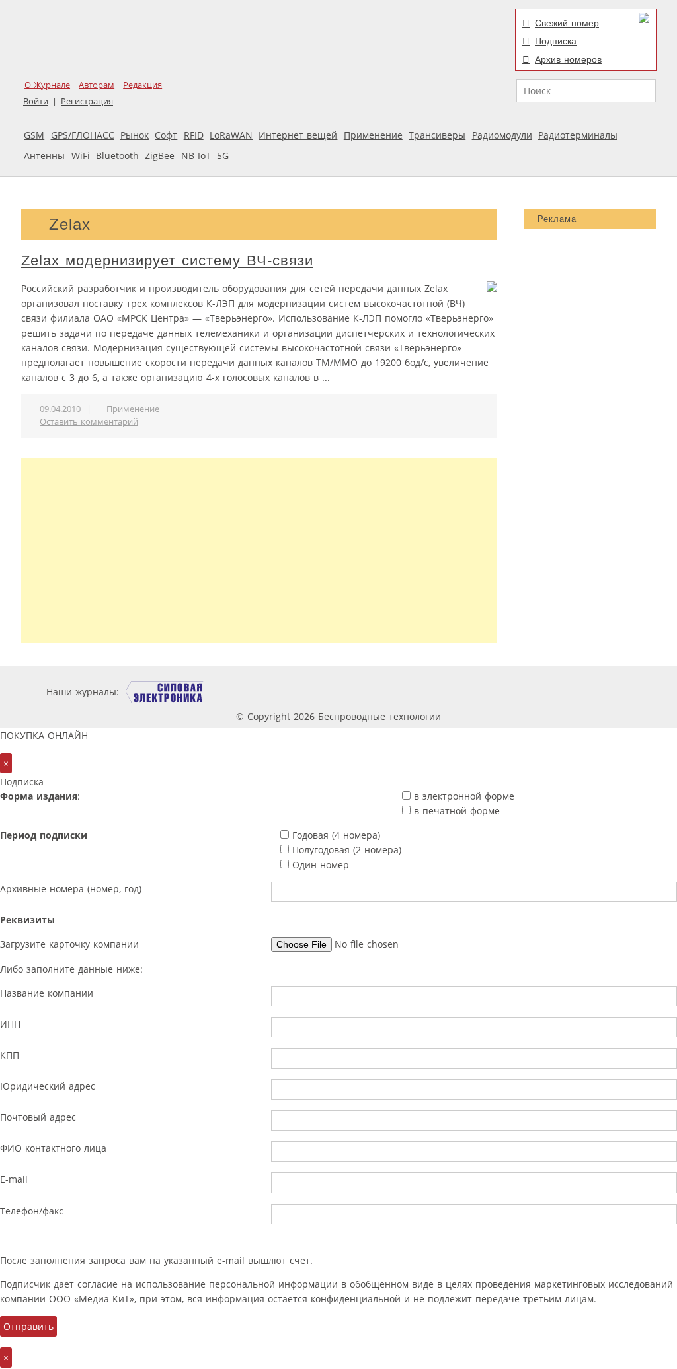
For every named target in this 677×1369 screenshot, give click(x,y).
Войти (35, 101)
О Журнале (47, 84)
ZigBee (160, 155)
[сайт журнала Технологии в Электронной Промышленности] (249, 692)
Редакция (142, 84)
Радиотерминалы (577, 135)
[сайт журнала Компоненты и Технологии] (327, 692)
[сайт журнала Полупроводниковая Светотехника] (506, 692)
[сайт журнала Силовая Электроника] (165, 692)
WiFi (80, 155)
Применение (373, 135)
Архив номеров (568, 59)
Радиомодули (502, 135)
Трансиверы (437, 135)
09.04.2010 (61, 409)
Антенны (44, 155)
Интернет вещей (298, 135)
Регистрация (87, 101)
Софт (166, 135)
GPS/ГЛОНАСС (82, 135)
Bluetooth (117, 155)
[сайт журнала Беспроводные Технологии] (407, 692)
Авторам (96, 84)
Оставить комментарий (89, 421)
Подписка (556, 41)
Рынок (134, 135)
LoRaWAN (231, 135)
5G (223, 155)
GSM (34, 135)
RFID (194, 135)
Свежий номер (567, 23)
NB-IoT (196, 155)
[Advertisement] (259, 550)
